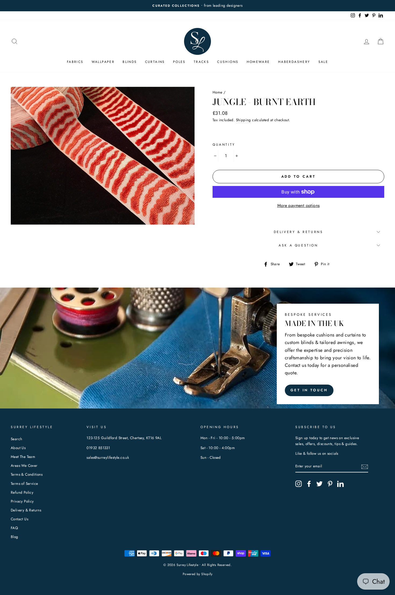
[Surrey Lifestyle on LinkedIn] (340, 484)
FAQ (14, 528)
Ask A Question (298, 245)
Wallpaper (103, 61)
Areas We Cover (24, 465)
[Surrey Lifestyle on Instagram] (298, 484)
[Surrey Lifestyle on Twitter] (319, 484)
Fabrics (75, 61)
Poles (179, 61)
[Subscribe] (364, 466)
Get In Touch (309, 390)
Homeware (258, 61)
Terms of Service (24, 483)
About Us (18, 447)
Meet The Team (23, 456)
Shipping (243, 120)
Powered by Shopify (197, 574)
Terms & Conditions (26, 474)
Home (217, 92)
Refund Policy (22, 492)
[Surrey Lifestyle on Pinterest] (330, 484)
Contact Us (19, 519)
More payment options (298, 205)
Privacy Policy (22, 501)
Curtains (155, 61)
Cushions (227, 61)
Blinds (130, 61)
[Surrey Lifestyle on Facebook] (309, 484)
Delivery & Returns (298, 232)
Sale (323, 61)
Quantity (224, 144)
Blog (14, 536)
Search (16, 439)
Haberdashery (294, 61)
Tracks (201, 61)
